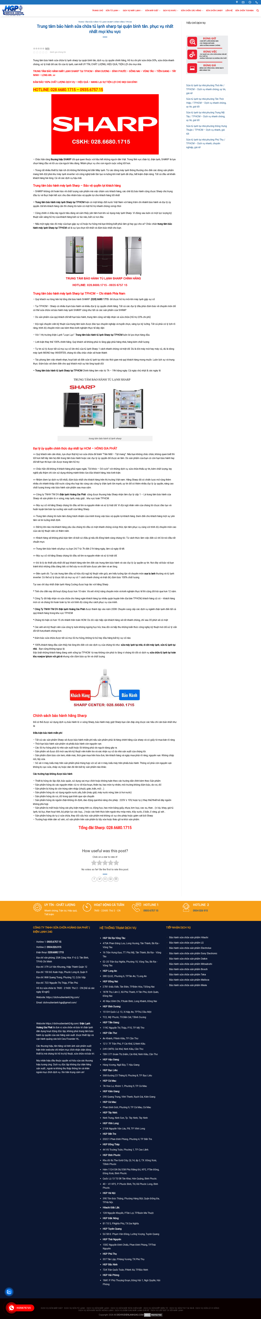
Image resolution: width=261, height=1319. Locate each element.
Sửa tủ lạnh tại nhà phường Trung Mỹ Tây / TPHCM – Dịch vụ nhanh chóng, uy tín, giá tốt (205, 116)
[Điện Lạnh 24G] (18, 11)
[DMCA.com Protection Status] (153, 1315)
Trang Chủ (97, 10)
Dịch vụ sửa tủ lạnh (74, 1308)
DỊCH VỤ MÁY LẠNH (131, 10)
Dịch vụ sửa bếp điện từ (156, 1308)
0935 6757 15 (150, 910)
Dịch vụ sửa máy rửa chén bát (126, 1308)
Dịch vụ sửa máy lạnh (98, 1308)
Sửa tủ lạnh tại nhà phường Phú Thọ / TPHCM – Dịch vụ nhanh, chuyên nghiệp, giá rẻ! (205, 143)
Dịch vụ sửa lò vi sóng (207, 1308)
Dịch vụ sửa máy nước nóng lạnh (96, 1310)
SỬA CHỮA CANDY (214, 10)
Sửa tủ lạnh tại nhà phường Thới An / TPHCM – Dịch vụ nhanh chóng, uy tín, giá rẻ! (206, 89)
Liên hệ (229, 10)
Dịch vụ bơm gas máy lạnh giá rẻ (132, 1310)
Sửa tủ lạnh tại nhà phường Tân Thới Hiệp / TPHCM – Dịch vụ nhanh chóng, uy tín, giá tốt (206, 103)
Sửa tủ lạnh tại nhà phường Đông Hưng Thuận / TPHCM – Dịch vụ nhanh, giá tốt (206, 130)
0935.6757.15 (54, 941)
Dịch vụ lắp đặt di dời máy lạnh (167, 1310)
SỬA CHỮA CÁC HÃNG (191, 10)
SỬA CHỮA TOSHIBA (244, 10)
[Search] (257, 10)
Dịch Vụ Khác (169, 10)
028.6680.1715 (56, 952)
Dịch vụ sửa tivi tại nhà (182, 1308)
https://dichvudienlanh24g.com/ (63, 997)
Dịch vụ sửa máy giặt (52, 1308)
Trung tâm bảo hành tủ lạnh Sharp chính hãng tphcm (105, 22)
